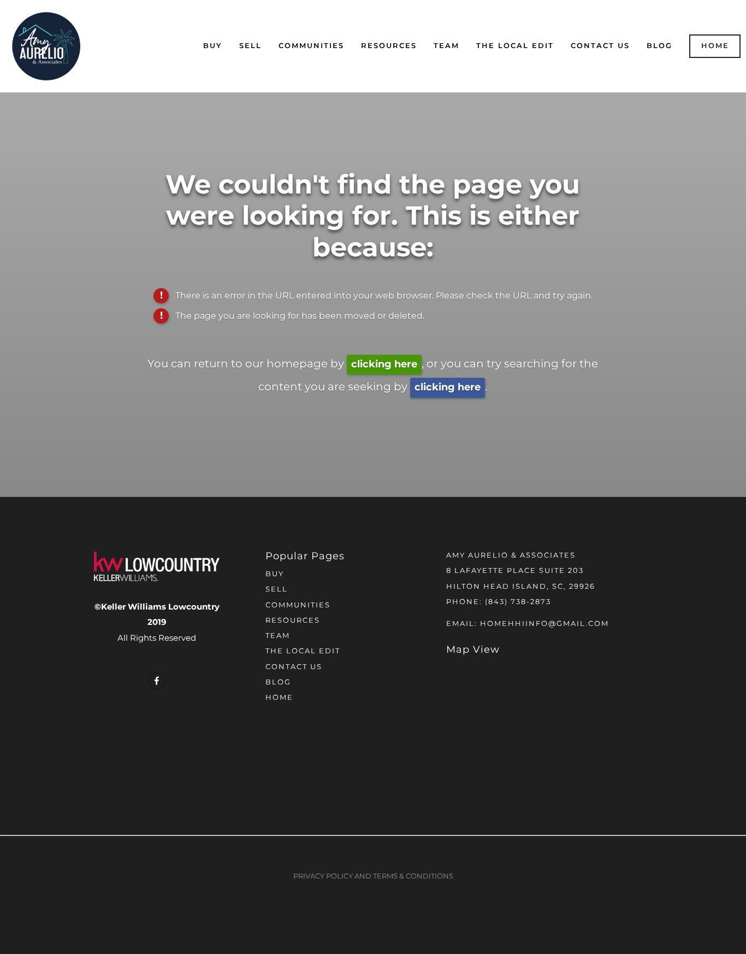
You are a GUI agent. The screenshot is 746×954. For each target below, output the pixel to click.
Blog (659, 46)
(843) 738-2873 (518, 602)
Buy (212, 46)
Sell (250, 46)
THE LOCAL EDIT (515, 46)
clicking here (384, 364)
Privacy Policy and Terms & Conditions (373, 876)
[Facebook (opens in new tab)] (156, 680)
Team (446, 46)
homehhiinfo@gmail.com (544, 624)
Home (715, 46)
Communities (311, 46)
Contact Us (600, 46)
